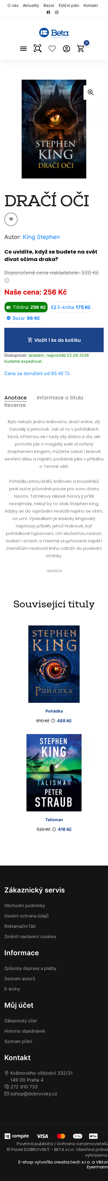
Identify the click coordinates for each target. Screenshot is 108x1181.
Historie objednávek (24, 1031)
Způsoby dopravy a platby (30, 968)
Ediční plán (69, 5)
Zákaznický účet (20, 1020)
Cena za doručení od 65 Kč (34, 373)
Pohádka (54, 711)
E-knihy (12, 989)
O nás (12, 5)
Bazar (48, 5)
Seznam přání (18, 1041)
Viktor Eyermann (97, 1164)
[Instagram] (58, 12)
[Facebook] (49, 12)
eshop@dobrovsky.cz (33, 1093)
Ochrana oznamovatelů (82, 1144)
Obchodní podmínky (24, 905)
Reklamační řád (19, 926)
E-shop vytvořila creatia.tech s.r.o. (54, 1162)
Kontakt (91, 5)
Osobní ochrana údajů (26, 916)
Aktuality (31, 5)
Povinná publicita (35, 1144)
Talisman (54, 819)
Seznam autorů (19, 978)
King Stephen (41, 237)
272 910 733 (23, 1087)
